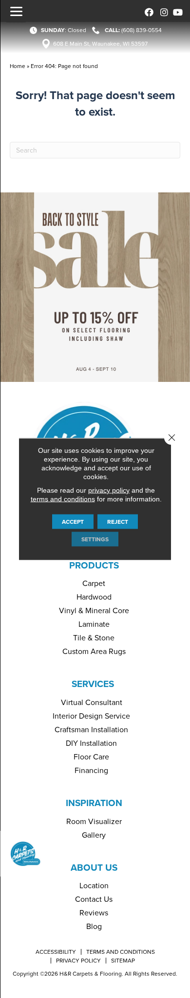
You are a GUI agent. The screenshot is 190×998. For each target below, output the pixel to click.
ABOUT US (94, 867)
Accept (73, 521)
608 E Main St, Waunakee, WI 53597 (100, 43)
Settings (95, 539)
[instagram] (162, 11)
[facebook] (147, 11)
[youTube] (177, 11)
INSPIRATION (94, 803)
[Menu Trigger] (16, 11)
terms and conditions (63, 499)
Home (17, 66)
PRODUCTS (94, 565)
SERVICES (93, 684)
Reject (117, 521)
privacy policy (109, 490)
